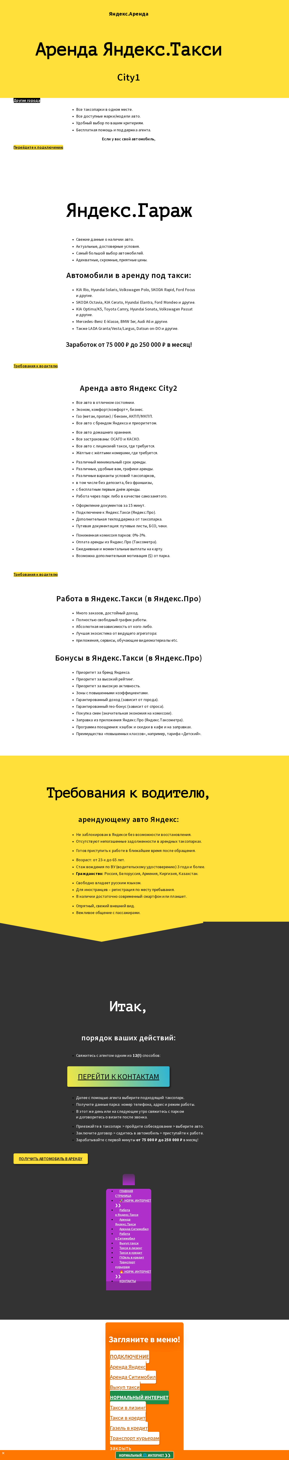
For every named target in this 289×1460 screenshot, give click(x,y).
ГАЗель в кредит (131, 1257)
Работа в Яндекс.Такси (126, 1212)
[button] (129, 1179)
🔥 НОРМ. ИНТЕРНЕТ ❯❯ (133, 1274)
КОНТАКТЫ (127, 1281)
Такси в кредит (130, 1252)
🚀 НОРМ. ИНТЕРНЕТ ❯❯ (133, 1203)
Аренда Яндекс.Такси (125, 1222)
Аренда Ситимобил (134, 1229)
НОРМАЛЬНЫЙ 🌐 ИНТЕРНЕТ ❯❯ (145, 1455)
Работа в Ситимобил (125, 1236)
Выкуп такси (129, 1243)
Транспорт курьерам (125, 1264)
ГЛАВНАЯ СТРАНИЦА (124, 1193)
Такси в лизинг (130, 1248)
